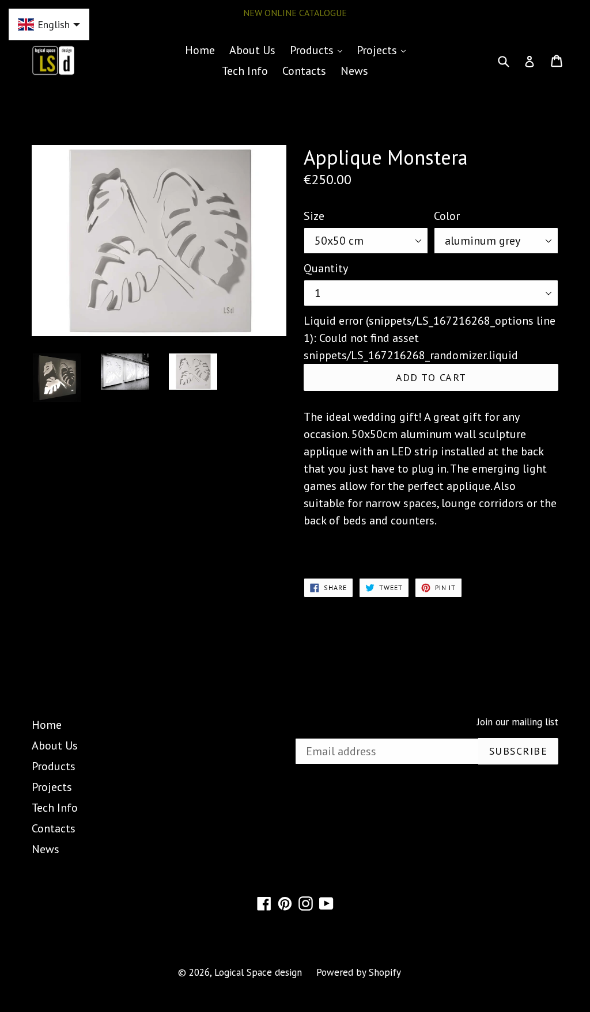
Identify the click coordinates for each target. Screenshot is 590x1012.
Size (314, 215)
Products (319, 50)
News (354, 70)
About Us (252, 50)
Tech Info (245, 70)
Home (200, 50)
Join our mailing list (517, 722)
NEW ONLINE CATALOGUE (295, 12)
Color (447, 215)
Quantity (326, 268)
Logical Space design (258, 972)
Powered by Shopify (358, 972)
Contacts (304, 70)
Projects (384, 50)
